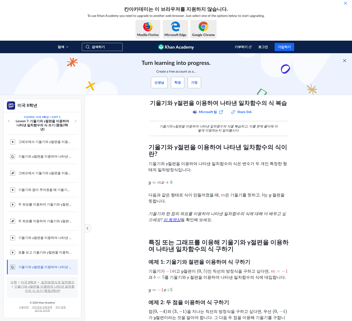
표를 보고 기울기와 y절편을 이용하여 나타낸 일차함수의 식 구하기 (44, 252)
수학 (13, 282)
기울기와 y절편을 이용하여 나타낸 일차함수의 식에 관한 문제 (44, 237)
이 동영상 (172, 220)
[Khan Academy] (176, 47)
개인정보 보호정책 (42, 307)
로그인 (263, 47)
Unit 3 (56, 117)
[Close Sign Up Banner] (345, 61)
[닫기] (345, 3)
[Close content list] (88, 228)
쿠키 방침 (60, 307)
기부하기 (241, 47)
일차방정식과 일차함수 (57, 282)
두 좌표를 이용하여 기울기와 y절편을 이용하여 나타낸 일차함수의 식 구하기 (44, 204)
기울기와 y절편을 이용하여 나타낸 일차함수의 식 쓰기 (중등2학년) (44, 156)
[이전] (9, 121)
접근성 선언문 (42, 310)
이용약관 (24, 307)
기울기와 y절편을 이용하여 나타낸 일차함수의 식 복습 (44, 267)
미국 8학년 (28, 282)
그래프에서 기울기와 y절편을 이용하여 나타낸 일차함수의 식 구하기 (44, 142)
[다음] (75, 121)
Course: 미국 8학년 (36, 117)
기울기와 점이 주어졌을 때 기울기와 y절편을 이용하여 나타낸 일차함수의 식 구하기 (44, 190)
